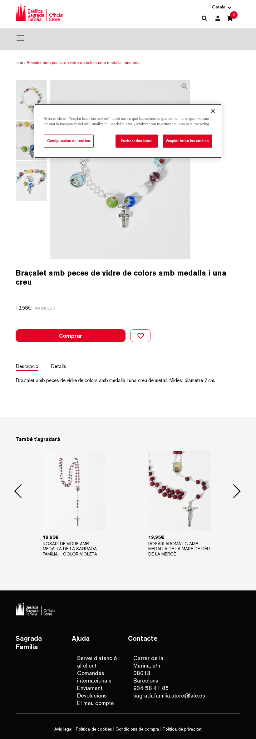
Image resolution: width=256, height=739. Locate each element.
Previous (18, 491)
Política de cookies (94, 729)
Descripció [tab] (27, 366)
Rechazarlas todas (137, 141)
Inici (19, 62)
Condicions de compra (137, 729)
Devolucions (92, 695)
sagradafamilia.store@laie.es (154, 695)
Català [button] (218, 6)
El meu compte (95, 703)
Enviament (89, 688)
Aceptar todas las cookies (187, 141)
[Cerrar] (213, 111)
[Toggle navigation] (20, 38)
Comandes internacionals (94, 677)
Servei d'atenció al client (97, 662)
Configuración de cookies (68, 141)
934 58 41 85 (151, 688)
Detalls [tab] (58, 366)
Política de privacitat (182, 729)
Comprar (70, 335)
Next (237, 491)
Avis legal (63, 729)
